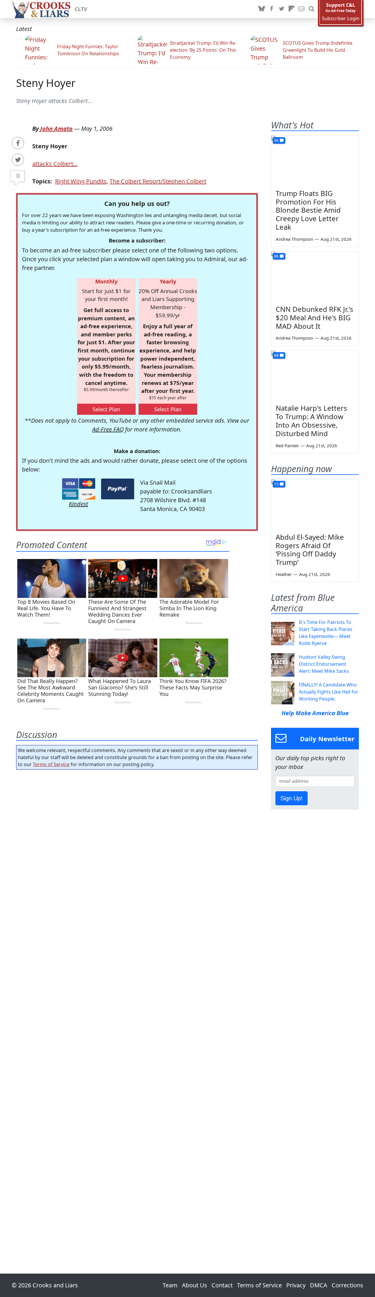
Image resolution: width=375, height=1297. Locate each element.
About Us (194, 1285)
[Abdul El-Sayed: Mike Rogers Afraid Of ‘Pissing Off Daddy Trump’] (315, 504)
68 (276, 355)
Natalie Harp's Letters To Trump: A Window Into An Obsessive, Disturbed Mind (311, 420)
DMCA (318, 1285)
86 (276, 256)
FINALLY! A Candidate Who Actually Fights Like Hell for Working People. (328, 692)
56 (276, 140)
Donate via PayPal (117, 489)
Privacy (296, 1285)
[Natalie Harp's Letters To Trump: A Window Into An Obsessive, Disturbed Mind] (315, 375)
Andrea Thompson (294, 239)
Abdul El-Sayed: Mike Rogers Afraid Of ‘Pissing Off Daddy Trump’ (310, 549)
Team (170, 1285)
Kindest (78, 504)
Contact (222, 1285)
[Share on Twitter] (17, 160)
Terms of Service (51, 764)
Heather (284, 574)
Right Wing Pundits (81, 181)
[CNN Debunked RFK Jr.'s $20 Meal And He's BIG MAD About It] (315, 276)
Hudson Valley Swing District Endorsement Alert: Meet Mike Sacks (324, 664)
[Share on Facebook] (17, 143)
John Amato (56, 129)
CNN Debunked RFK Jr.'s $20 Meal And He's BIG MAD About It (314, 317)
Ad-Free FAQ (108, 429)
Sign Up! (291, 798)
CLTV (81, 9)
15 (276, 484)
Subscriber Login (340, 18)
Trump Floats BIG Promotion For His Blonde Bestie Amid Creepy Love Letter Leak (308, 210)
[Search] (311, 9)
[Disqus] (137, 1005)
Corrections (347, 1285)
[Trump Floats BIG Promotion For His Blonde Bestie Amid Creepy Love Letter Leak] (315, 160)
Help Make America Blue (315, 713)
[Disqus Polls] (137, 850)
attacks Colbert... (55, 164)
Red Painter (287, 445)
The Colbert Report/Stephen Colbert (158, 181)
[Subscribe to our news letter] (301, 9)
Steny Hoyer (46, 83)
